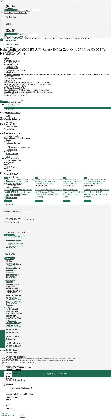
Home (2, 38)
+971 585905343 (16, 236)
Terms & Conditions (14, 317)
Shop (7, 38)
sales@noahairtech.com (15, 246)
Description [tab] (8, 108)
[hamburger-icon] (76, 6)
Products (10, 8)
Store (9, 259)
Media (8, 399)
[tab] (10, 10)
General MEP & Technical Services (19, 394)
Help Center (12, 286)
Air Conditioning (16, 38)
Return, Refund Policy (15, 290)
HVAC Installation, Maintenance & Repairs (18, 389)
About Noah (12, 257)
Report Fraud (12, 315)
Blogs (8, 405)
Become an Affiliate (14, 284)
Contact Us (11, 265)
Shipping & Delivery (14, 288)
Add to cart (4, 102)
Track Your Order (13, 263)
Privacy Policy (12, 292)
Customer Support (13, 370)
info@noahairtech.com (15, 244)
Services (9, 384)
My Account (12, 311)
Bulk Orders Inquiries (15, 313)
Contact (9, 378)
